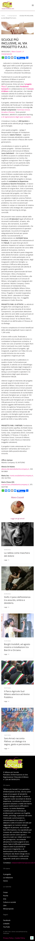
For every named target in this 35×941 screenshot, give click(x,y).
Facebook (6, 920)
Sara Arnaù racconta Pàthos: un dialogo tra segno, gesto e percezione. (17, 741)
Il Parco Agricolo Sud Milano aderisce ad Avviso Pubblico (17, 694)
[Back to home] (7, 5)
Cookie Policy (20, 938)
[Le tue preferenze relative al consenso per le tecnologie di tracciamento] (32, 938)
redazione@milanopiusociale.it (23, 863)
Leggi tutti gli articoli (17, 518)
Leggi (5, 560)
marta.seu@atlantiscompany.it (21, 475)
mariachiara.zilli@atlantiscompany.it (15, 484)
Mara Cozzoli (16, 51)
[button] (33, 5)
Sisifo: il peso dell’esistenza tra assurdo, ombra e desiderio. (17, 600)
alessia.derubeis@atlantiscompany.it (15, 469)
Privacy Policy (8, 938)
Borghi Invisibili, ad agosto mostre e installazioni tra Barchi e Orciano (17, 647)
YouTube (6, 927)
